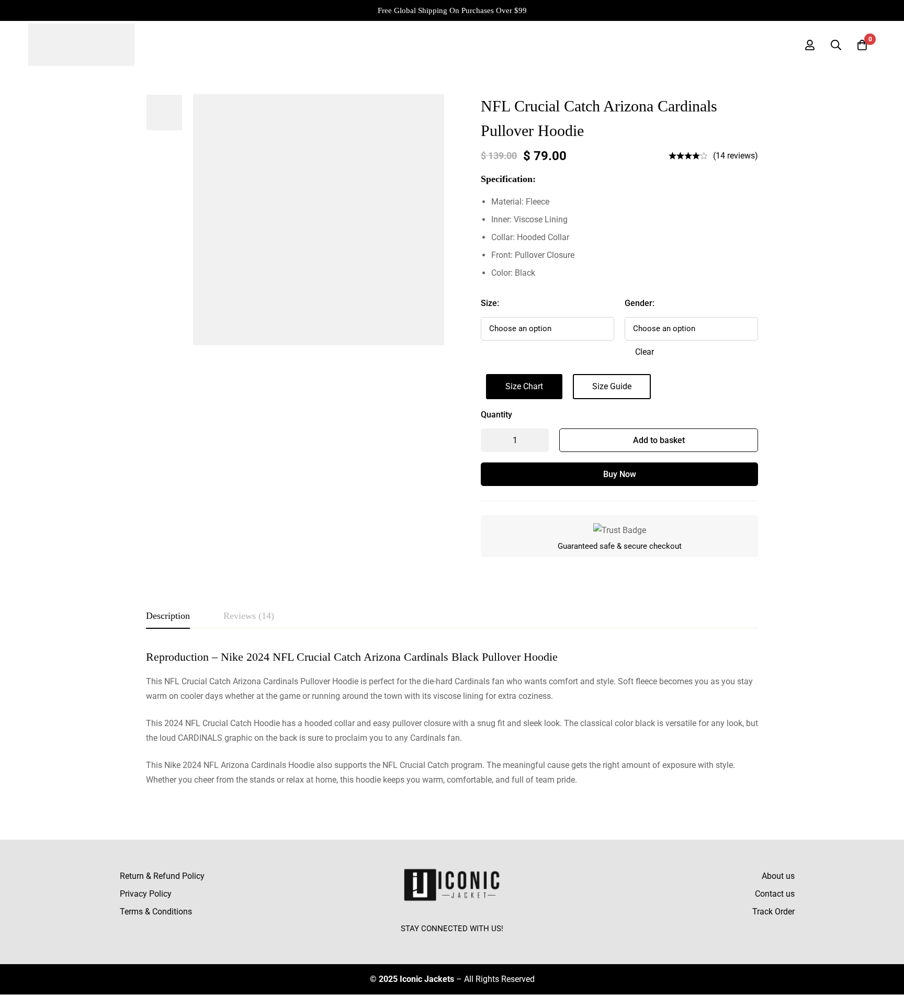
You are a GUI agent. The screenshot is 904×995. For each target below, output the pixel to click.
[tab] (168, 616)
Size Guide (611, 386)
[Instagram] (452, 943)
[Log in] (810, 45)
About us (778, 876)
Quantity (496, 415)
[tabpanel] (452, 718)
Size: (490, 303)
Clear (644, 352)
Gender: (639, 303)
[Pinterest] (476, 943)
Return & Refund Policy (162, 876)
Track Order (773, 912)
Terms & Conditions (156, 912)
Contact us (775, 894)
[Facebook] (428, 943)
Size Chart (524, 386)
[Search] (836, 45)
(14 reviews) (735, 156)
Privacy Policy (146, 894)
